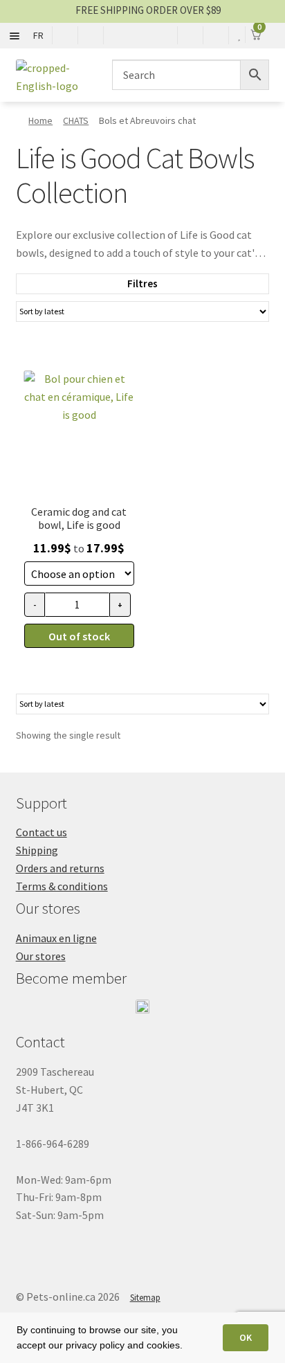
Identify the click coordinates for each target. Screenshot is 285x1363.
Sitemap (145, 1297)
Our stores (41, 956)
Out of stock (79, 636)
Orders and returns (60, 868)
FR (38, 35)
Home (40, 120)
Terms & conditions (62, 886)
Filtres (142, 283)
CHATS (76, 120)
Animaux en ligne (56, 938)
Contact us (41, 832)
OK (245, 1337)
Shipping (37, 850)
